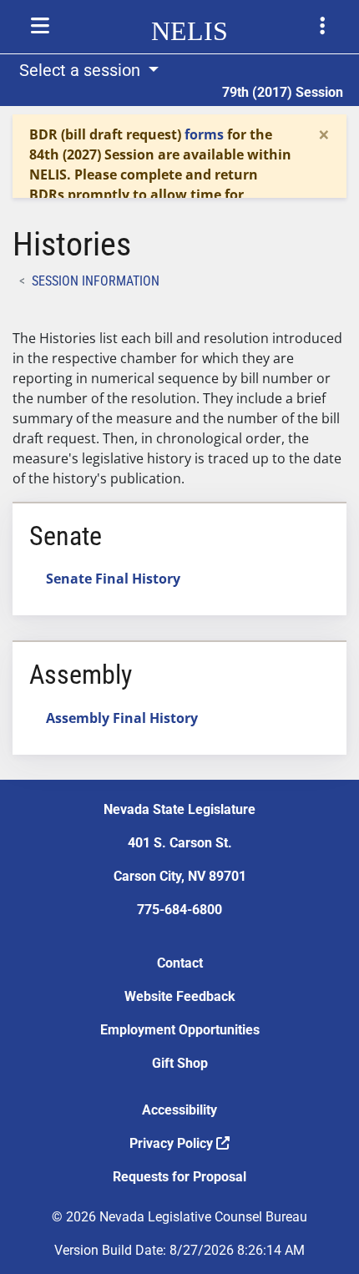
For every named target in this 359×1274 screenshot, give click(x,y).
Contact (180, 963)
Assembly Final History (122, 718)
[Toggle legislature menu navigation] (322, 25)
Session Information (95, 281)
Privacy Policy (172, 1143)
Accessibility (179, 1110)
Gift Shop (180, 1063)
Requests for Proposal (179, 1177)
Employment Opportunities (180, 1030)
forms (204, 134)
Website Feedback (179, 996)
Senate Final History (113, 578)
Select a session (81, 70)
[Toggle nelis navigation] (40, 25)
